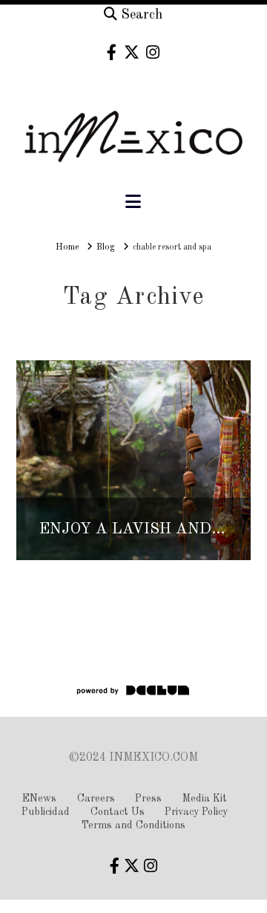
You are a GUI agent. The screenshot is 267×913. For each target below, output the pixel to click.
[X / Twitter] (131, 52)
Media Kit (204, 798)
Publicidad (46, 812)
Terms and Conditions (133, 825)
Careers (96, 798)
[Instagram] (152, 52)
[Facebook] (111, 52)
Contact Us (117, 812)
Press (148, 798)
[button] (133, 202)
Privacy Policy (196, 812)
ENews (39, 798)
